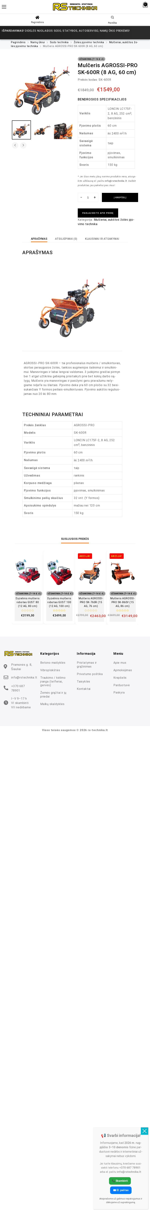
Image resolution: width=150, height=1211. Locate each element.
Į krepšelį (120, 197)
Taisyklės (83, 681)
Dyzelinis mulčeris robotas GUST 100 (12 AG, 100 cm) (59, 602)
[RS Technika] (75, 7)
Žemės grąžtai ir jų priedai (53, 694)
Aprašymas (39, 238)
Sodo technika (59, 42)
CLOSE (144, 1131)
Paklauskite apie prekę (98, 213)
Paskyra (119, 692)
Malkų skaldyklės (52, 704)
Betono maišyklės (52, 662)
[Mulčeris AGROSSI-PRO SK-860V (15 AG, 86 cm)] (123, 572)
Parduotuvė (121, 685)
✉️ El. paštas (121, 1190)
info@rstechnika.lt (24, 677)
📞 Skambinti (120, 1180)
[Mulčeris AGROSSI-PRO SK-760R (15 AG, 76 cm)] (91, 572)
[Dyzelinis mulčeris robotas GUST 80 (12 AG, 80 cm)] (28, 572)
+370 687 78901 (18, 688)
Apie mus (119, 662)
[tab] (39, 239)
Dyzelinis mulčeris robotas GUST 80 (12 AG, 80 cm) (28, 602)
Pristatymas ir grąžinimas (87, 664)
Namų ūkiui (38, 42)
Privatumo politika (90, 674)
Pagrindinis (37, 22)
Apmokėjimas (122, 670)
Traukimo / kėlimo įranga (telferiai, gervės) (53, 681)
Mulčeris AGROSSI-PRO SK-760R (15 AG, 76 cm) (91, 602)
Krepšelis (120, 677)
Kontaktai (84, 689)
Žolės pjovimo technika (89, 42)
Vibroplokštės (50, 670)
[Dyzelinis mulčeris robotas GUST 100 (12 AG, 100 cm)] (59, 572)
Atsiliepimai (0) (66, 238)
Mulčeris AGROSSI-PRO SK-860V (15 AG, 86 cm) (122, 602)
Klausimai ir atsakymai (102, 238)
